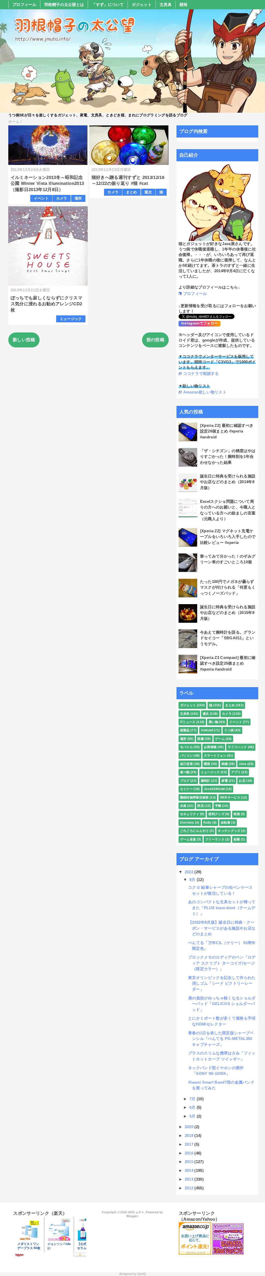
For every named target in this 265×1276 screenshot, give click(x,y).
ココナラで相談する (201, 373)
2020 (190, 1127)
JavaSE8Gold (214, 789)
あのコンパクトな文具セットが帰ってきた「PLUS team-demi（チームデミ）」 (222, 908)
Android (207, 730)
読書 (200, 739)
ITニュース (188, 722)
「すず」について (108, 4)
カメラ (61, 198)
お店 (242, 781)
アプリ (236, 772)
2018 (190, 1135)
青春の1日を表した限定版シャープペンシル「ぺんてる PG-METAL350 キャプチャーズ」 (221, 1039)
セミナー (186, 789)
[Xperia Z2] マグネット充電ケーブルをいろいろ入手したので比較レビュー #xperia (228, 537)
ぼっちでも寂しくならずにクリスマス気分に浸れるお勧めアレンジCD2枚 (46, 304)
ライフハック (237, 747)
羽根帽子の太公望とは (64, 4)
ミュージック (71, 319)
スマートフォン (215, 755)
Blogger (132, 1216)
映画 (237, 814)
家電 (225, 781)
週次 (148, 192)
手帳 (218, 806)
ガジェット (142, 4)
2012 (190, 1188)
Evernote (187, 822)
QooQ (141, 1274)
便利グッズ (216, 814)
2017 (190, 1144)
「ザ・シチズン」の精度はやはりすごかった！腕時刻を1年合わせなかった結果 (228, 457)
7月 (193, 1099)
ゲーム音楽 (188, 839)
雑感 (225, 764)
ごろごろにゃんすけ (194, 831)
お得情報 (210, 747)
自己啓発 (186, 764)
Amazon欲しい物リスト (204, 392)
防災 (200, 806)
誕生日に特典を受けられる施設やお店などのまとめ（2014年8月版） (228, 482)
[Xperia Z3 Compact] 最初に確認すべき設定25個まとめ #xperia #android (228, 663)
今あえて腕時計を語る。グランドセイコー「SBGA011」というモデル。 (228, 638)
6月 (193, 1107)
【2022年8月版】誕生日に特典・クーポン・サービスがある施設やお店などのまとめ (221, 928)
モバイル (186, 747)
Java (242, 764)
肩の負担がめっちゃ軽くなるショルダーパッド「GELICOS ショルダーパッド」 (222, 1004)
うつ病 (229, 730)
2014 (190, 1170)
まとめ (131, 192)
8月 (193, 879)
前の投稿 (155, 339)
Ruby (207, 822)
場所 (78, 198)
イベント (41, 198)
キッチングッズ (229, 831)
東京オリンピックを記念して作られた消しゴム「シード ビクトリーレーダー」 (222, 983)
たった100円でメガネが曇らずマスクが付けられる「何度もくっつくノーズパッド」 (228, 587)
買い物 (213, 722)
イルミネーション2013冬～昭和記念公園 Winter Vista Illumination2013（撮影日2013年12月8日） (47, 183)
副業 (237, 839)
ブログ (185, 781)
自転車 (225, 822)
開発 (184, 4)
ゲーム (220, 739)
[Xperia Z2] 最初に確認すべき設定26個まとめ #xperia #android (227, 431)
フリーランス (214, 839)
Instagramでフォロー (199, 323)
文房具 (166, 4)
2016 (190, 1153)
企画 (183, 806)
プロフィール (24, 4)
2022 (190, 872)
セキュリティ (189, 814)
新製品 (185, 730)
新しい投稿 (24, 339)
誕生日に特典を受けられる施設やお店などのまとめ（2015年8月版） (228, 613)
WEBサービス (230, 797)
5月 (193, 1116)
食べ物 (185, 772)
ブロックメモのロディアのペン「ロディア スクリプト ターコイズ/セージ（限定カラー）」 (222, 963)
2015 (190, 1161)
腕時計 (205, 781)
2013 (190, 1179)
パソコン (186, 755)
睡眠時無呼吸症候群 (194, 797)
